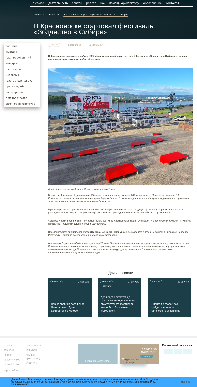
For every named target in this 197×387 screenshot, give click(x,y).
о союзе (38, 3)
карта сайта (11, 370)
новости (54, 44)
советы (77, 3)
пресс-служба (15, 86)
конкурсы (12, 63)
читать (146, 356)
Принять (185, 382)
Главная (39, 14)
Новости (54, 14)
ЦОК (102, 3)
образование (152, 3)
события (11, 46)
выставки (12, 51)
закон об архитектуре (20, 103)
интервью (12, 74)
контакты (172, 3)
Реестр (91, 3)
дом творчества (16, 97)
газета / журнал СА (19, 80)
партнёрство (14, 92)
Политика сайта (19, 384)
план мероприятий (18, 57)
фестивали (13, 69)
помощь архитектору (124, 3)
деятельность (58, 3)
